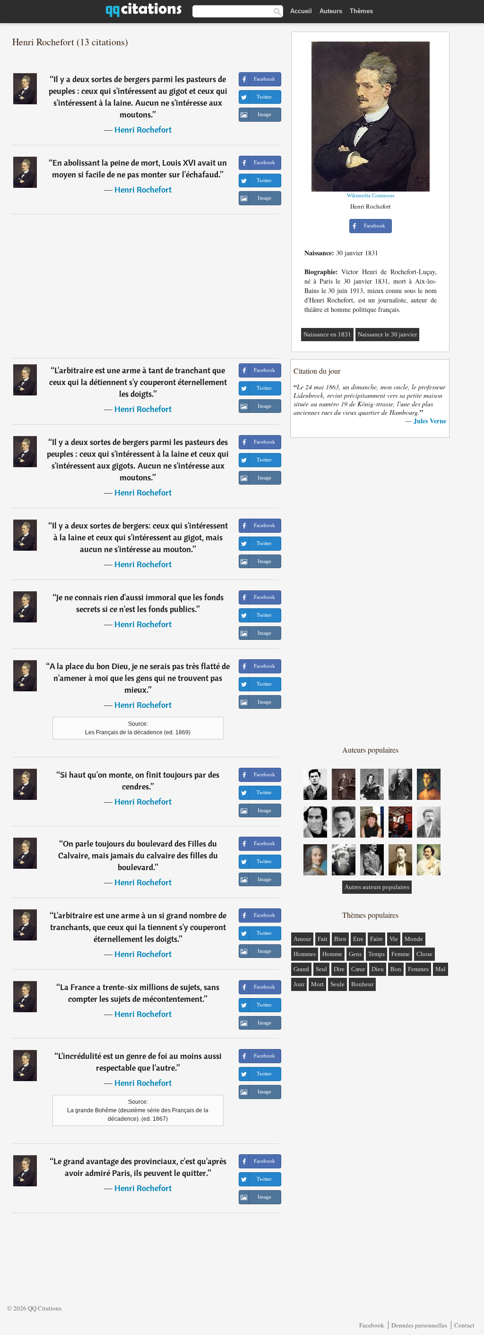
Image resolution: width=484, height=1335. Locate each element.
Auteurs (331, 11)
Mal (440, 969)
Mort (317, 984)
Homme (332, 953)
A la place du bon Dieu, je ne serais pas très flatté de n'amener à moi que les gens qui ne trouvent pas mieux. (140, 678)
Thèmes (361, 11)
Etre (358, 938)
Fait (323, 938)
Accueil (301, 11)
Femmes (418, 969)
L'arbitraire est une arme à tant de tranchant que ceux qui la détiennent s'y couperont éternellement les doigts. (138, 382)
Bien (340, 938)
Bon (395, 969)
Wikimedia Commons (370, 195)
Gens (355, 953)
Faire (376, 938)
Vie (393, 938)
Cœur (358, 969)
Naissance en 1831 (327, 334)
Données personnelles (419, 1325)
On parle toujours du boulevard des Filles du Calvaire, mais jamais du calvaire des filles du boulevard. (138, 855)
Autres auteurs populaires (377, 886)
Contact (464, 1325)
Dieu (378, 969)
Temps (376, 953)
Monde (414, 938)
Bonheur (362, 984)
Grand (301, 969)
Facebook (371, 1325)
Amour (302, 938)
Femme (400, 953)
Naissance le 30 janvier (387, 334)
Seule (337, 984)
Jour (299, 984)
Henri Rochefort (143, 129)
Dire (339, 969)
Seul (321, 969)
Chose (424, 953)
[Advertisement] (145, 286)
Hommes (305, 953)
